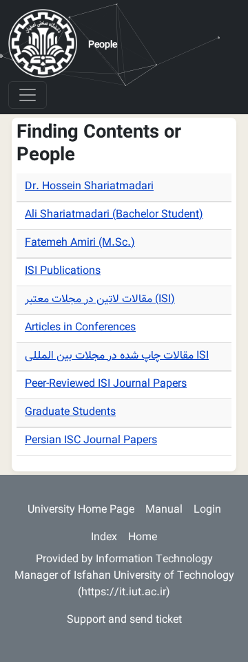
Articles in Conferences (80, 328)
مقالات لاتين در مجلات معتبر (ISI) (100, 299)
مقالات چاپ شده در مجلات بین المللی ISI (117, 356)
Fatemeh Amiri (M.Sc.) (80, 243)
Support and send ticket (124, 620)
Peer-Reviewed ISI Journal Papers (106, 384)
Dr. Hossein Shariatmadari (89, 186)
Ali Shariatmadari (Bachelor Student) (114, 215)
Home (142, 537)
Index (104, 537)
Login (207, 510)
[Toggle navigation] (27, 95)
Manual (164, 510)
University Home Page (81, 510)
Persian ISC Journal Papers (91, 440)
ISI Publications (63, 271)
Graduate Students (70, 412)
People (102, 45)
